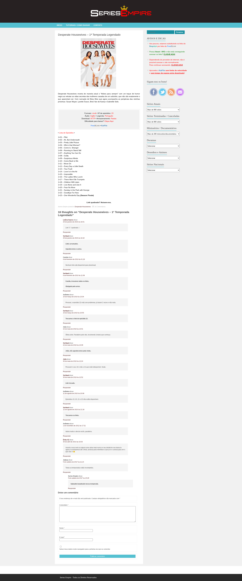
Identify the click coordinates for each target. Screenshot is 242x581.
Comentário (63, 505)
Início (59, 25)
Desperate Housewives (83, 207)
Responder (67, 232)
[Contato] (180, 95)
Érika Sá (66, 440)
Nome (62, 528)
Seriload (66, 236)
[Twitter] (162, 95)
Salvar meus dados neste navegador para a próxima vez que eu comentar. (84, 549)
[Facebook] (154, 95)
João (65, 359)
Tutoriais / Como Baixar (78, 25)
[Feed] (171, 95)
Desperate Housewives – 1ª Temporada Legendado (89, 34)
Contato (98, 25)
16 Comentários (100, 207)
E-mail (62, 537)
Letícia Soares (68, 220)
